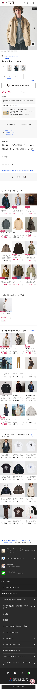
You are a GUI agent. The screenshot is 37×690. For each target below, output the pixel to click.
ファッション (23, 540)
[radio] (9, 69)
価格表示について (9, 130)
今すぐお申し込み (14, 116)
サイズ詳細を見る (31, 80)
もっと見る (31, 151)
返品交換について (9, 134)
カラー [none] (3, 67)
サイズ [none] (3, 76)
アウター (31, 540)
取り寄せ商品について (10, 132)
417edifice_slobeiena (11, 540)
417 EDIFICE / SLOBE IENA (11, 56)
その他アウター (8, 542)
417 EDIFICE (7, 58)
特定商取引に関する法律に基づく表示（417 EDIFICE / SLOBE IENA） (17, 171)
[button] (18, 28)
